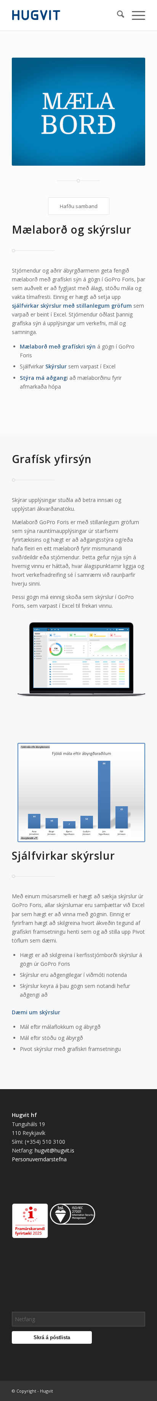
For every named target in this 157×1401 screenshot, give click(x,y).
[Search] (116, 15)
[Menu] (134, 15)
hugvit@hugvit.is (54, 1150)
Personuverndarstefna (39, 1159)
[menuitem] (116, 15)
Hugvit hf (24, 1115)
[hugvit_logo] (65, 15)
